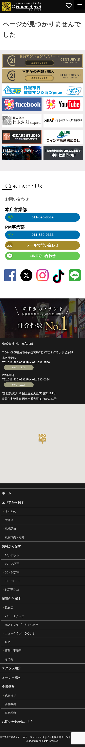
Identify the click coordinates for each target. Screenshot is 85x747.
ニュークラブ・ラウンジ (20, 633)
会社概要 (10, 704)
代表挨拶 (10, 695)
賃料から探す (11, 546)
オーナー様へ (11, 677)
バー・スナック (14, 616)
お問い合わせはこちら (18, 721)
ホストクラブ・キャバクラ (21, 624)
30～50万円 (12, 581)
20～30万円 (12, 572)
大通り (9, 520)
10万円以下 (12, 555)
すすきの (10, 511)
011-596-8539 (17, 362)
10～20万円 (12, 563)
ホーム (6, 493)
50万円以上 (12, 589)
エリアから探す (13, 502)
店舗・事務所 (13, 650)
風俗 (7, 642)
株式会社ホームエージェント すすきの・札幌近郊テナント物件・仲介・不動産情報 (22, 6)
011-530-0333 (17, 379)
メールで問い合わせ (42, 245)
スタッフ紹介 (11, 668)
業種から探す (11, 598)
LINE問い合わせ (43, 256)
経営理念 (10, 712)
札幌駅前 (10, 528)
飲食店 (9, 607)
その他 (9, 659)
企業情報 (8, 686)
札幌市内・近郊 (14, 537)
